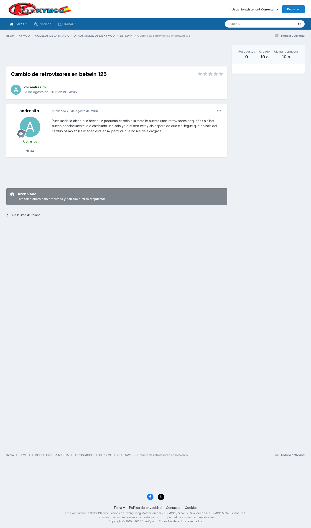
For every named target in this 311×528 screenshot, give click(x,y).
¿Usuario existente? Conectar (253, 9)
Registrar (293, 9)
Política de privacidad (145, 508)
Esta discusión (278, 24)
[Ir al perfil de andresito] (16, 90)
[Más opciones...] (219, 111)
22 (31, 150)
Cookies (191, 508)
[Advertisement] (117, 55)
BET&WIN (70, 92)
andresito (29, 110)
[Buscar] (300, 24)
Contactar (173, 508)
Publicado (75, 111)
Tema (118, 508)
